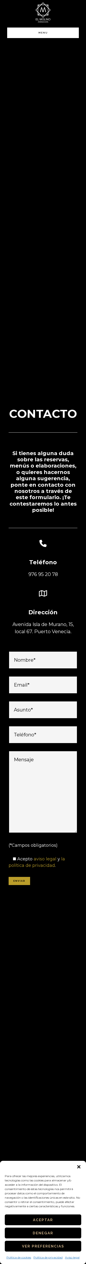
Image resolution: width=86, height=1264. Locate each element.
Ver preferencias (43, 1246)
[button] (78, 1166)
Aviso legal (72, 1257)
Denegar (43, 1233)
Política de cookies (18, 1257)
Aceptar (43, 1220)
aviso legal (45, 859)
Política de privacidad (48, 1257)
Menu (43, 32)
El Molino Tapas (43, 12)
